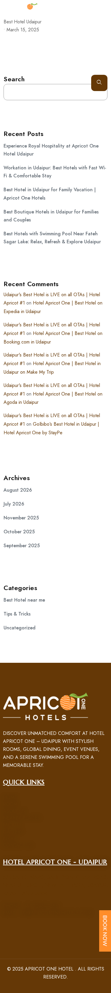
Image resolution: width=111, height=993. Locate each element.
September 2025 (22, 545)
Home (10, 797)
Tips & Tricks (17, 613)
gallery (13, 831)
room (10, 804)
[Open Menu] (102, 8)
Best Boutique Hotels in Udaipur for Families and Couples (51, 215)
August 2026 (18, 490)
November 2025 (21, 517)
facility (12, 824)
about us (14, 811)
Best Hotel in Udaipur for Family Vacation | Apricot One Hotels (50, 193)
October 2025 (19, 531)
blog (9, 838)
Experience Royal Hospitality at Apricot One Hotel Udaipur (51, 149)
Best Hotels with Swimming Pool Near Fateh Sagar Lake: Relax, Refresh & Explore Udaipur (52, 237)
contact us (17, 845)
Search (14, 79)
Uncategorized (20, 627)
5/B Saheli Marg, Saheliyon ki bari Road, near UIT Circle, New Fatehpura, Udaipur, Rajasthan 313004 (55, 885)
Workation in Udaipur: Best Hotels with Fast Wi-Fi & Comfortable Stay (55, 171)
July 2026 (14, 503)
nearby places (21, 817)
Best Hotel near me (24, 600)
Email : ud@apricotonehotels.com (47, 912)
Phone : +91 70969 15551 (31, 906)
